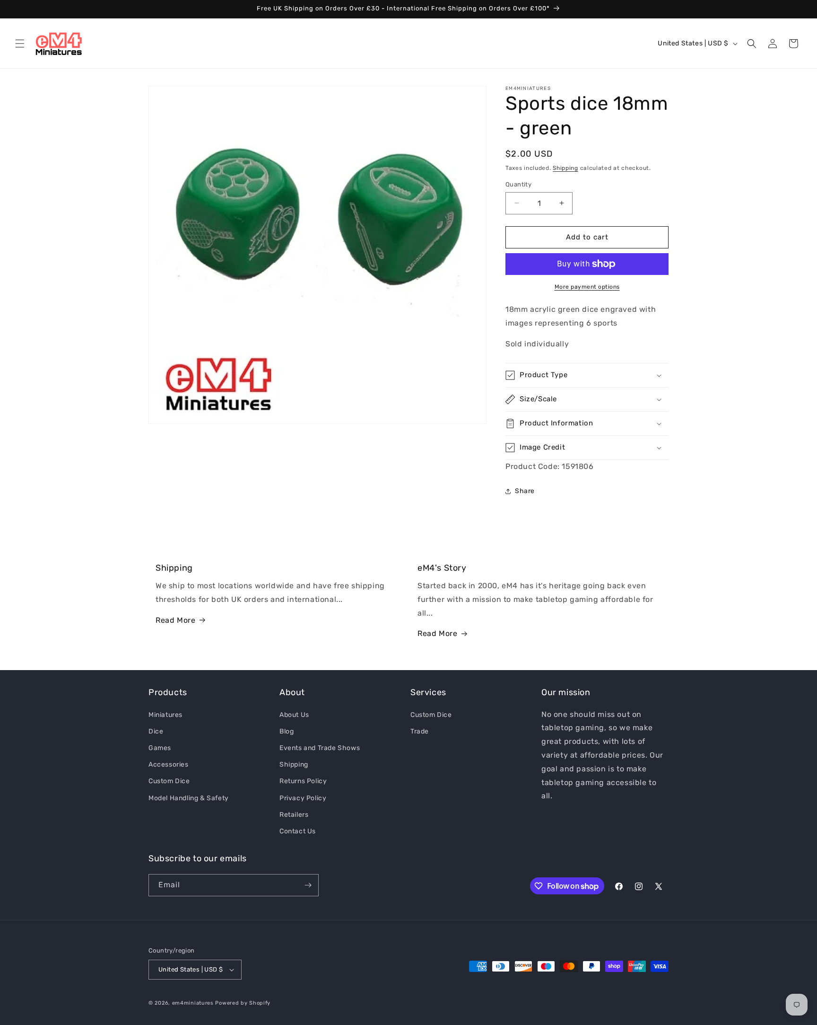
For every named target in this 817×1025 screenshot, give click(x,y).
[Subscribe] (307, 885)
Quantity (518, 184)
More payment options (587, 286)
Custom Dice (169, 781)
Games (159, 747)
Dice (155, 731)
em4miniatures (193, 1003)
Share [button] (525, 491)
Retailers (293, 814)
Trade (419, 731)
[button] (19, 43)
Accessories (168, 764)
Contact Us (297, 831)
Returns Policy (303, 781)
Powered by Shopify (242, 1003)
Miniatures (165, 714)
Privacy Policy (302, 798)
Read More (175, 620)
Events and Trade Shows (319, 747)
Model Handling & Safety (188, 798)
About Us (294, 714)
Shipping (565, 168)
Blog (286, 731)
